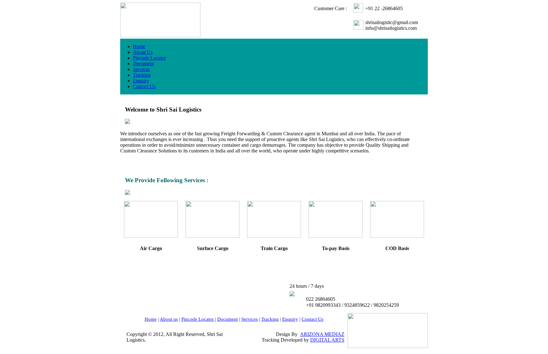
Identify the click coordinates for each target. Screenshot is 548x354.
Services (141, 69)
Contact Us (144, 86)
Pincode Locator (149, 58)
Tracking (142, 75)
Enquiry (141, 80)
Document (143, 63)
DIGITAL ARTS (327, 340)
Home (139, 46)
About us (169, 319)
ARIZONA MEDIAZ (322, 334)
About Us (143, 52)
